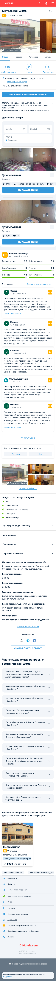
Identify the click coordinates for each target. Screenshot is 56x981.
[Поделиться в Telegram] (28, 641)
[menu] (52, 3)
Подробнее (7, 977)
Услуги (48, 57)
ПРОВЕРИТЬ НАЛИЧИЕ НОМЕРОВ (28, 94)
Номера (18, 57)
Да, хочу (16, 454)
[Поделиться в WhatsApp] (21, 641)
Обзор (5, 57)
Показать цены (28, 189)
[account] (46, 3)
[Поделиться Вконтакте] (34, 641)
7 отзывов (33, 57)
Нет (40, 454)
